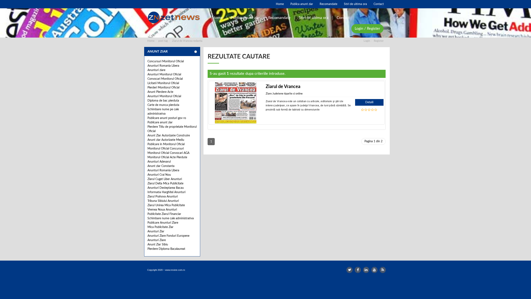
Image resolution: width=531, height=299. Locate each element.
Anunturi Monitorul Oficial (164, 74)
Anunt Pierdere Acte (160, 92)
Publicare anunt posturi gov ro (166, 118)
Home (151, 41)
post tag (163, 41)
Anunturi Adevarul (159, 161)
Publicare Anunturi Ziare (162, 222)
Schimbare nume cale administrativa (170, 218)
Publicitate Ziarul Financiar (164, 214)
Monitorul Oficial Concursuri (165, 148)
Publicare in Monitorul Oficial (166, 144)
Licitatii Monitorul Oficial (163, 83)
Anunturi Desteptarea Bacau (165, 187)
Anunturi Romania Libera (163, 65)
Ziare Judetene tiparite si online (284, 93)
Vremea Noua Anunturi (162, 209)
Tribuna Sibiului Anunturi (163, 201)
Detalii (369, 102)
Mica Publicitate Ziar (160, 227)
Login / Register (367, 29)
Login (367, 41)
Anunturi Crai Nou (159, 174)
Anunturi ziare (156, 70)
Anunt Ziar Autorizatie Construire (168, 135)
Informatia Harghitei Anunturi (166, 192)
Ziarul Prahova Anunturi (162, 196)
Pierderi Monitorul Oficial (163, 87)
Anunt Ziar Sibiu (157, 244)
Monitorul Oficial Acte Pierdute (167, 157)
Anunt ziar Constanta (160, 166)
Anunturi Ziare (156, 240)
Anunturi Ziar (155, 231)
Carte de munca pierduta (163, 105)
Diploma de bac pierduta (163, 100)
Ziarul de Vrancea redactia (187, 41)
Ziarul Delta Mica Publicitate (165, 183)
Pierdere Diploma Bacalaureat (166, 249)
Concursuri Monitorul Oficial (165, 61)
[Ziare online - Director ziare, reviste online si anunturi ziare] (174, 17)
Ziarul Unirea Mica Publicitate (166, 205)
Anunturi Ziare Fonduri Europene (168, 235)
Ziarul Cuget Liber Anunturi (164, 179)
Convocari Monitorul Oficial (165, 78)
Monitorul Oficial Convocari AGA (168, 153)
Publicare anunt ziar (160, 122)
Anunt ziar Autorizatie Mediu (165, 139)
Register (379, 41)
